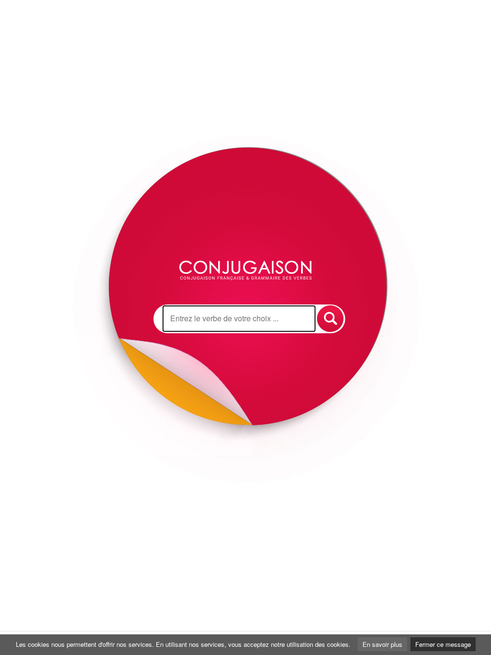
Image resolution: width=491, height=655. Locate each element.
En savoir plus (382, 644)
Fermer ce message (443, 644)
